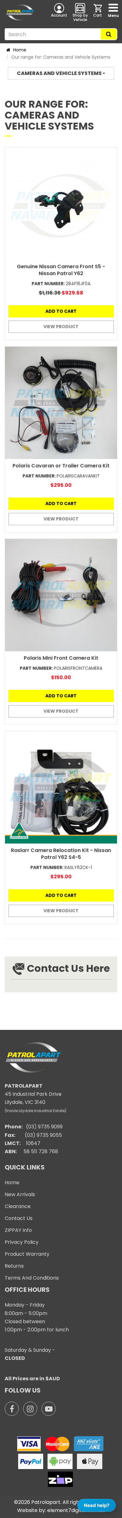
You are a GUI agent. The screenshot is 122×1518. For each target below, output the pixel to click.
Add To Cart (61, 311)
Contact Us (19, 1218)
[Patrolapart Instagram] (30, 1409)
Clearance (18, 1206)
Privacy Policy (21, 1242)
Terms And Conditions (32, 1277)
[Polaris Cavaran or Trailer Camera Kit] (61, 403)
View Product (61, 326)
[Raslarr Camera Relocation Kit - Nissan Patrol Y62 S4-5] (61, 787)
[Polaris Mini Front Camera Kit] (61, 595)
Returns (14, 1266)
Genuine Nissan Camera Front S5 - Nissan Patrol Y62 (61, 270)
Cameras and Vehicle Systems (60, 73)
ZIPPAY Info (18, 1230)
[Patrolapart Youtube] (49, 1409)
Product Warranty (27, 1254)
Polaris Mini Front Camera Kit (61, 658)
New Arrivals (20, 1194)
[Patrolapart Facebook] (12, 1409)
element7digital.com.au (76, 1510)
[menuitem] (98, 12)
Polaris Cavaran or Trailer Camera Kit (61, 465)
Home (19, 50)
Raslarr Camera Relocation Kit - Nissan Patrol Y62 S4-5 (61, 854)
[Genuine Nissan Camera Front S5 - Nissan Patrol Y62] (61, 203)
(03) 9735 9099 (44, 1126)
